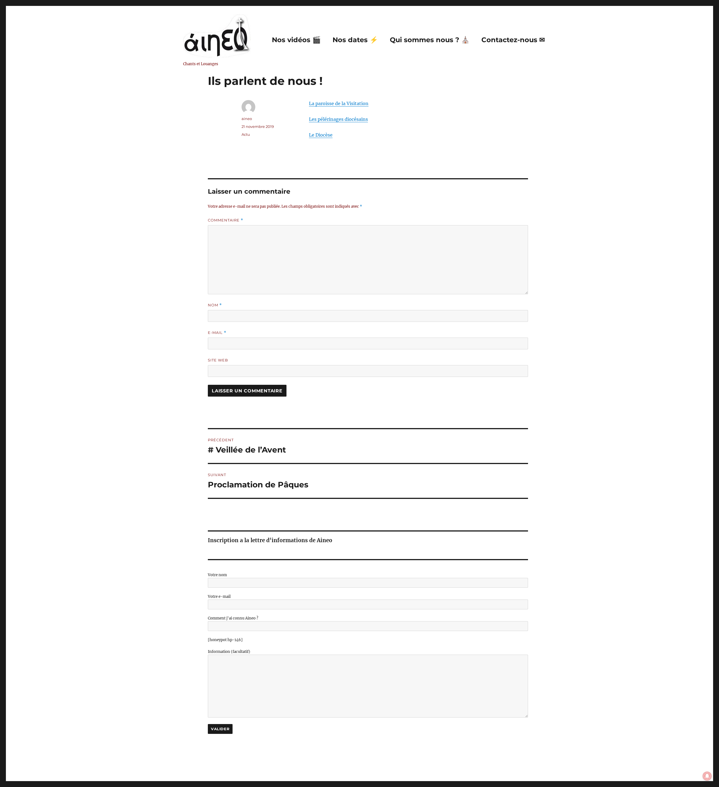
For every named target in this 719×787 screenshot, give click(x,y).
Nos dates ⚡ (355, 40)
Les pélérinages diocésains (338, 119)
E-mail (217, 332)
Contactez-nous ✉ (513, 40)
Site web (218, 360)
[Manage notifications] (707, 776)
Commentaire (225, 220)
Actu (246, 134)
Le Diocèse (321, 135)
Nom (215, 305)
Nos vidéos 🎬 (296, 40)
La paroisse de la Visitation (338, 103)
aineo (247, 118)
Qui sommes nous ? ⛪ (430, 40)
